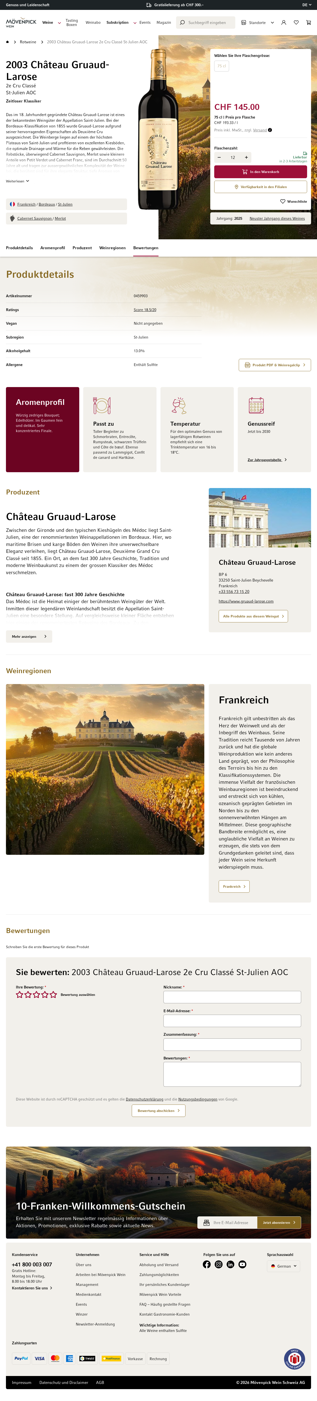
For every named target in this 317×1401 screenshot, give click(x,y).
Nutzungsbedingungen (197, 1099)
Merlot (60, 218)
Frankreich (26, 204)
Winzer (82, 1314)
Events (145, 22)
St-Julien (65, 204)
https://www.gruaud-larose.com (246, 601)
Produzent (82, 248)
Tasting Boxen (72, 22)
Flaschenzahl (225, 148)
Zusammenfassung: (180, 1034)
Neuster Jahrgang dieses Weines (277, 218)
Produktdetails (19, 248)
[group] (260, 74)
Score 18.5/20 (145, 310)
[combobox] (205, 22)
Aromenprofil (52, 248)
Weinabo (93, 22)
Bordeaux (47, 204)
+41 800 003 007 (32, 1264)
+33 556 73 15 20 (234, 591)
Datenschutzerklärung (144, 1099)
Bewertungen (145, 248)
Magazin (164, 22)
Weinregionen (112, 248)
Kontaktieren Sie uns (30, 1288)
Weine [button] (47, 22)
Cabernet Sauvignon (35, 218)
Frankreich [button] (231, 886)
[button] (306, 4)
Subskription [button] (117, 22)
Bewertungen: (175, 1058)
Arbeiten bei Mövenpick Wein (101, 1275)
